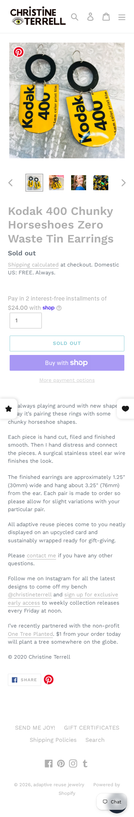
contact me (41, 555)
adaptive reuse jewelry (58, 784)
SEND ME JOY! (35, 727)
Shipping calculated (33, 264)
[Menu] (122, 17)
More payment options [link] (67, 380)
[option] (34, 182)
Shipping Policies (53, 739)
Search (95, 739)
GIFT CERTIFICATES (91, 727)
